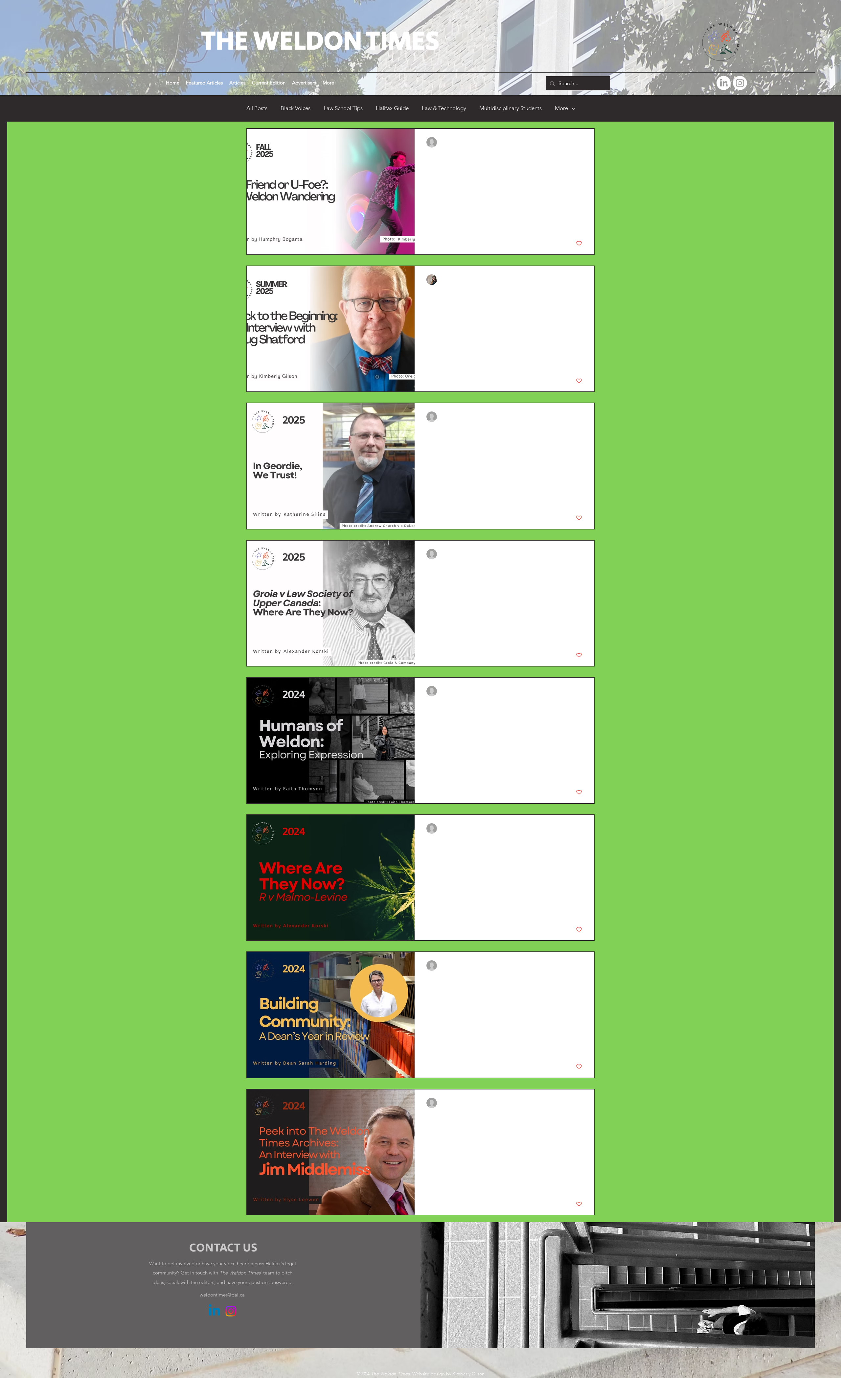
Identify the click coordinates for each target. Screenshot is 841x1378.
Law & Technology (444, 108)
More (561, 108)
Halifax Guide (392, 108)
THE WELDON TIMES (320, 41)
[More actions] (581, 142)
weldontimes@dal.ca (222, 1295)
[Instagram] (740, 83)
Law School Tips (343, 108)
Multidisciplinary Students (510, 108)
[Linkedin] (214, 1311)
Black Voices (295, 108)
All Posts (256, 108)
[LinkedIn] (723, 83)
